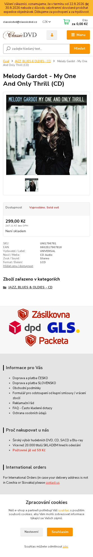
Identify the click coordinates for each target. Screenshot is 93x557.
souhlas (63, 510)
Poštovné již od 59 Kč (29, 450)
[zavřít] (87, 4)
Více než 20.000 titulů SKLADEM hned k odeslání (47, 445)
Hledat (79, 48)
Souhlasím (60, 532)
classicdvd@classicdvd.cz (20, 22)
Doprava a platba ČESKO (30, 378)
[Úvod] (21, 35)
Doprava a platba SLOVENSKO (34, 383)
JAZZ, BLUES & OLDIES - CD (33, 61)
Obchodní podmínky (27, 388)
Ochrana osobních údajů (29, 413)
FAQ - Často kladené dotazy (32, 408)
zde (65, 546)
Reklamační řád (23, 403)
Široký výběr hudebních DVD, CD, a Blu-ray (48, 440)
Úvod (6, 61)
